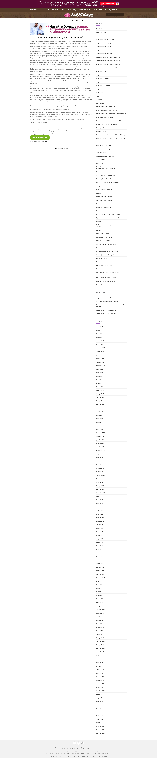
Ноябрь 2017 (100, 687)
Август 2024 (99, 411)
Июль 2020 (99, 585)
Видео (75, 10)
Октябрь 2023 (100, 447)
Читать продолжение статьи (40, 137)
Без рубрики (100, 103)
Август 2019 (99, 616)
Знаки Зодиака (100, 159)
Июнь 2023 (99, 461)
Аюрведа (99, 99)
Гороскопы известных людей (104, 142)
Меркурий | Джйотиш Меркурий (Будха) (108, 182)
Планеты (99, 211)
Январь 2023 (100, 479)
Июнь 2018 (99, 662)
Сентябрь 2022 (100, 493)
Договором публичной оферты (59, 756)
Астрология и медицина (103, 82)
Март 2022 (99, 514)
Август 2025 (99, 369)
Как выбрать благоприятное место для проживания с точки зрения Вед (107, 167)
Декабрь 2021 (100, 524)
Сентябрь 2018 (100, 652)
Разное (98, 230)
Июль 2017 (99, 701)
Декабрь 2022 (100, 482)
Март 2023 (99, 471)
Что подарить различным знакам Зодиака (108, 272)
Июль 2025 (99, 372)
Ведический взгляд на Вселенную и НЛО (108, 121)
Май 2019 (99, 623)
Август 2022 (99, 496)
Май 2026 (99, 337)
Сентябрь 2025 (100, 365)
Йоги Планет (100, 163)
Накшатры (99, 193)
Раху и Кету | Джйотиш (103, 233)
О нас (41, 10)
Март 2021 (99, 556)
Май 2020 (99, 592)
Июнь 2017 (99, 705)
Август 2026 (99, 327)
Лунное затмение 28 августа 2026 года (108, 301)
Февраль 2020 (100, 602)
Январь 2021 (100, 563)
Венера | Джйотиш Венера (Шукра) (106, 124)
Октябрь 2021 (100, 532)
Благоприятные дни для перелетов (106, 110)
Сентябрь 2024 (100, 408)
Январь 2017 (100, 722)
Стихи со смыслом (101, 258)
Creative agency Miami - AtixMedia (98, 756)
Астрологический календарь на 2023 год (108, 64)
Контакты (55, 10)
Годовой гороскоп (101, 131)
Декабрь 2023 (100, 440)
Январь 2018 (100, 680)
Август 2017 (99, 698)
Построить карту (85, 10)
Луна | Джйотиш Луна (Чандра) (105, 175)
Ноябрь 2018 (100, 645)
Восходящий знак (101, 128)
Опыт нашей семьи (102, 204)
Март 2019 (99, 631)
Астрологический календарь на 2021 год (108, 57)
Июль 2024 (99, 415)
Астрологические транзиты (104, 53)
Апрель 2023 (100, 468)
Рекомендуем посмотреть (104, 237)
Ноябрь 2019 (100, 613)
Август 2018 (99, 655)
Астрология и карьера (102, 78)
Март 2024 (99, 429)
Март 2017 (99, 715)
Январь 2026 (100, 351)
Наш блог (33, 10)
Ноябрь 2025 (100, 358)
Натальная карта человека (104, 196)
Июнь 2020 (99, 588)
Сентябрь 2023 (100, 450)
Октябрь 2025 (100, 362)
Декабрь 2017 (100, 684)
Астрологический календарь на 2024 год (108, 68)
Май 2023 (99, 464)
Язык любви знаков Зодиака (104, 285)
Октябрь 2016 (100, 733)
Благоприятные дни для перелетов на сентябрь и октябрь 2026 (111, 305)
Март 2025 (99, 387)
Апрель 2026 (100, 341)
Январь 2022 (100, 521)
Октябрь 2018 (100, 648)
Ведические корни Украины (104, 117)
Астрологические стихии (103, 50)
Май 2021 (99, 549)
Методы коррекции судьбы (104, 189)
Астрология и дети (78, 20)
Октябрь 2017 (100, 691)
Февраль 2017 (100, 719)
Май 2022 (99, 507)
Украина (98, 262)
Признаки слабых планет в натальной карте (109, 218)
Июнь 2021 (99, 546)
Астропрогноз (100, 92)
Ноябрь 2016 (100, 730)
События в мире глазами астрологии (107, 251)
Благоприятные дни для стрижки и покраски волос (111, 113)
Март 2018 (99, 673)
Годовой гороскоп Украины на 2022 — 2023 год (110, 135)
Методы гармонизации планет (105, 186)
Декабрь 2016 (100, 726)
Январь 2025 (100, 394)
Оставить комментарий (61, 148)
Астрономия (100, 89)
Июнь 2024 (99, 418)
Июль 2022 (99, 500)
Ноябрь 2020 (100, 570)
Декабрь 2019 (100, 609)
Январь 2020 (100, 606)
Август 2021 (99, 539)
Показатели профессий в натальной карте (109, 214)
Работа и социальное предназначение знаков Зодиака (110, 225)
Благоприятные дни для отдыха (105, 106)
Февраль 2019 (100, 634)
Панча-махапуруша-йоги (103, 207)
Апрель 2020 (100, 595)
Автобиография (101, 32)
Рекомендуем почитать (103, 240)
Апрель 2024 (100, 425)
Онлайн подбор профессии (104, 200)
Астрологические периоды (104, 43)
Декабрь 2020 (100, 567)
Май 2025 (99, 380)
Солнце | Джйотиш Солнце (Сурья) (106, 255)
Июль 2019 (99, 620)
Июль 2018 (99, 659)
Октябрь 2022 (100, 489)
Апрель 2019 (100, 627)
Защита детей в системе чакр (105, 156)
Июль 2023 (99, 457)
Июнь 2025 (99, 376)
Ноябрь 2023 (100, 443)
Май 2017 (99, 708)
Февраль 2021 (100, 560)
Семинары (99, 248)
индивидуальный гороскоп (78, 747)
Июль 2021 (99, 542)
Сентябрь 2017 (100, 694)
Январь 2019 (100, 638)
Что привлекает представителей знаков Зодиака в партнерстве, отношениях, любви (111, 276)
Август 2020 (99, 581)
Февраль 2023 (100, 475)
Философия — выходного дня (105, 265)
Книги (98, 172)
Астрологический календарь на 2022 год (108, 60)
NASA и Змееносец (102, 29)
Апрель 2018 (100, 669)
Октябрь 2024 (100, 404)
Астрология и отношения (103, 85)
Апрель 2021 (100, 553)
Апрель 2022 (100, 510)
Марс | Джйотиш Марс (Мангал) (105, 179)
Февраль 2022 (100, 517)
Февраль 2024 (100, 433)
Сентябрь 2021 (100, 535)
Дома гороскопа (101, 152)
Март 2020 (99, 599)
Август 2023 (99, 454)
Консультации (66, 10)
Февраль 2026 (100, 348)
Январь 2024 (100, 436)
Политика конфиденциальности (78, 756)
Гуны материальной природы (105, 149)
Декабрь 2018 (100, 641)
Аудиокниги (99, 96)
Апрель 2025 (100, 383)
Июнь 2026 (99, 334)
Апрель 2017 (100, 712)
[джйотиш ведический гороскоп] (78, 15)
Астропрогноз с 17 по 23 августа (106, 310)
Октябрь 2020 (100, 574)
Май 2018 (99, 666)
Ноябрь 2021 (100, 528)
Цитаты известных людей (103, 269)
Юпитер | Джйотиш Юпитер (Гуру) (106, 281)
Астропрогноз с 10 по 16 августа (106, 313)
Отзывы (47, 10)
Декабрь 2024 (100, 397)
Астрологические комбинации (105, 39)
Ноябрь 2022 (100, 486)
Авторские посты (101, 36)
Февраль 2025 (100, 390)
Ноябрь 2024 (100, 401)
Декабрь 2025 (100, 355)
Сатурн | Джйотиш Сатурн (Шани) (106, 244)
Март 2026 (99, 344)
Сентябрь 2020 (100, 578)
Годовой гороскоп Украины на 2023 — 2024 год (110, 138)
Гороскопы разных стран (103, 145)
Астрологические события (104, 46)
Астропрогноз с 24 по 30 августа (106, 298)
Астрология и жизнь (102, 75)
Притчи (98, 221)
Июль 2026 (99, 330)
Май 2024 (99, 422)
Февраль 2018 (100, 677)
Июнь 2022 (99, 503)
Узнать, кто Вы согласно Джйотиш (105, 10)
